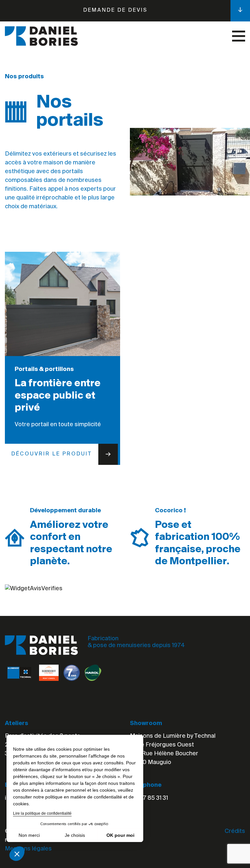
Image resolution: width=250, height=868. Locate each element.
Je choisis (75, 835)
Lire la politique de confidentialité (42, 813)
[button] (17, 854)
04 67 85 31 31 (149, 798)
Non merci (29, 835)
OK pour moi (120, 835)
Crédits (235, 831)
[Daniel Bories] (41, 36)
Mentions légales (28, 849)
